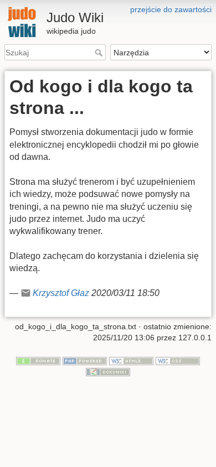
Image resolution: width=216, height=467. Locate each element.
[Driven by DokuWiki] (108, 371)
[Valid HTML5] (131, 360)
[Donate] (38, 360)
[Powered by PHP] (85, 360)
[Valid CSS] (178, 360)
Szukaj (100, 52)
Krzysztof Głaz (61, 293)
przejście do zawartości (171, 9)
